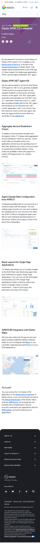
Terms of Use (17, 501)
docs (24, 219)
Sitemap (6, 504)
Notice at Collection (10, 536)
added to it (19, 116)
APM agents (7, 410)
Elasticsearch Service (11, 64)
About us (8, 436)
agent (11, 113)
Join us (7, 442)
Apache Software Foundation (25, 529)
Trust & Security (11, 453)
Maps (28, 342)
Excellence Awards (12, 465)
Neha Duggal (9, 34)
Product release (21, 25)
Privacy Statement (28, 501)
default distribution (10, 67)
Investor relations (12, 459)
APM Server (14, 402)
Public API (18, 103)
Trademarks (8, 501)
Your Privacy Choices (25, 536)
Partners (8, 447)
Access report (33, 2)
